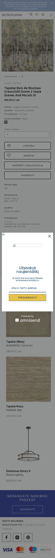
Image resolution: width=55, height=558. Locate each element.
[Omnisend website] (27, 318)
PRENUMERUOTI (27, 297)
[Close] (49, 236)
